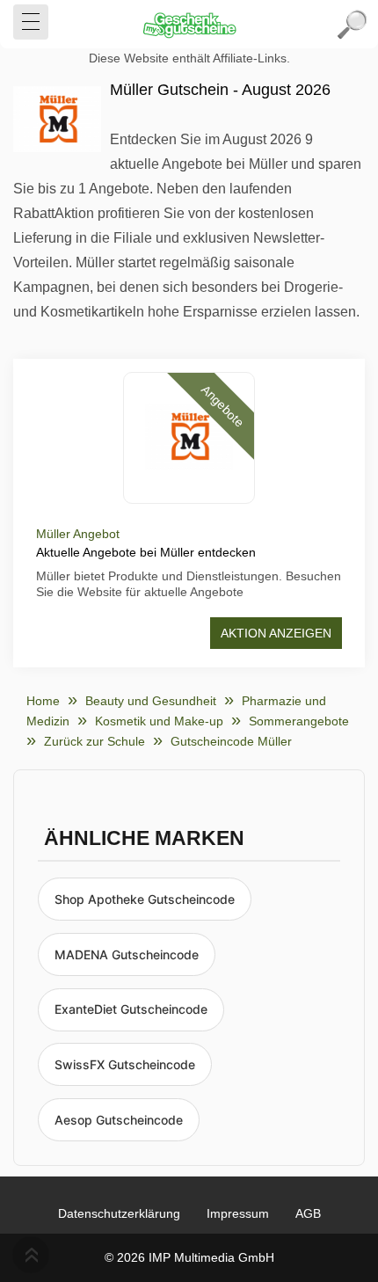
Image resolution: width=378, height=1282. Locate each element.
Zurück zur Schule (94, 741)
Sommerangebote (299, 721)
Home (43, 701)
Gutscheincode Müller (231, 741)
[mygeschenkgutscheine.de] (189, 24)
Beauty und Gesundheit (150, 701)
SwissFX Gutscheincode (125, 1064)
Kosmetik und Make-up (159, 721)
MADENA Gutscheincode (127, 954)
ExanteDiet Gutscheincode (131, 1009)
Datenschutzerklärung (119, 1213)
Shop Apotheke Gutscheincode (145, 899)
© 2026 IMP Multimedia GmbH (189, 1257)
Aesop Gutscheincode (119, 1119)
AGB (308, 1213)
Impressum (238, 1213)
